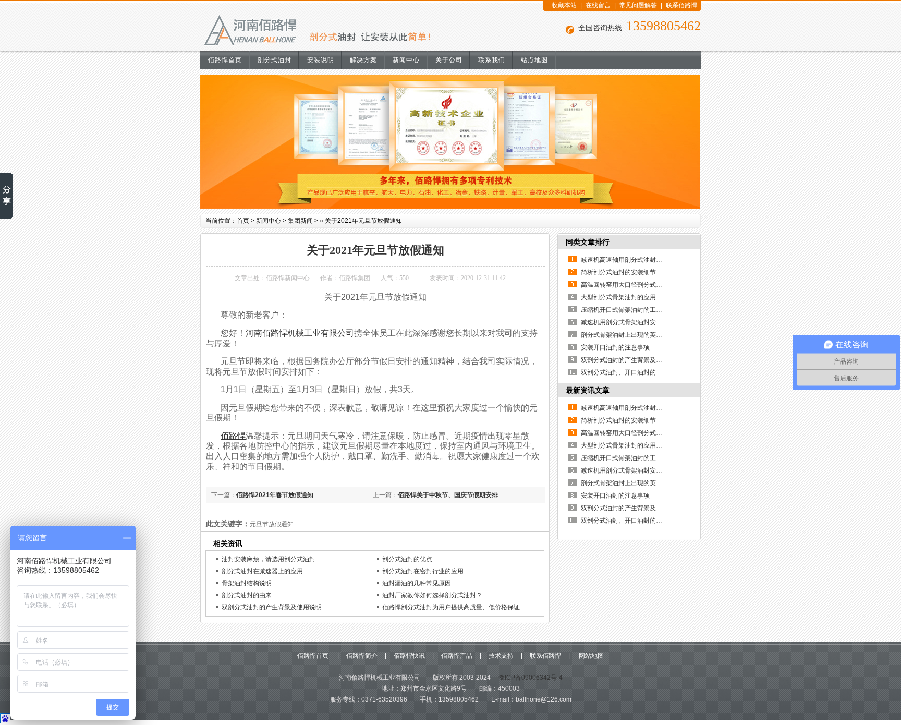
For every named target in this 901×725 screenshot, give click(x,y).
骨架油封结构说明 (247, 583)
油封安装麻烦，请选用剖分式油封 (268, 559)
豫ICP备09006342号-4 (530, 677)
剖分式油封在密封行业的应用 (423, 571)
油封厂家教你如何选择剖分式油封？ (432, 595)
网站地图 (590, 655)
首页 (243, 220)
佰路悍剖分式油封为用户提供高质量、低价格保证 (451, 607)
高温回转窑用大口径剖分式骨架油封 (631, 284)
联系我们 (491, 60)
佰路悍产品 (456, 655)
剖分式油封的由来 (247, 595)
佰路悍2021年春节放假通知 (274, 495)
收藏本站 (564, 5)
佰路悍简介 (362, 655)
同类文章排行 (588, 242)
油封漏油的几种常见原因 (416, 583)
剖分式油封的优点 (407, 559)
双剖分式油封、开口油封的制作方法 (631, 372)
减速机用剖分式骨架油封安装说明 (628, 322)
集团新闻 (300, 220)
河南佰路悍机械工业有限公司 (300, 333)
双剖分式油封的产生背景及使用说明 (272, 607)
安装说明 (320, 60)
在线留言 (598, 5)
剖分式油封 (274, 60)
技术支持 (501, 655)
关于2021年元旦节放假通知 (363, 220)
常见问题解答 (638, 5)
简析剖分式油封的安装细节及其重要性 (634, 272)
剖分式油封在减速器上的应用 (262, 571)
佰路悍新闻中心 (288, 278)
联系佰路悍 (681, 5)
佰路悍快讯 (409, 655)
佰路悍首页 (225, 60)
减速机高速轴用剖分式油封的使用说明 (634, 259)
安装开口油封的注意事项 (615, 347)
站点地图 (534, 60)
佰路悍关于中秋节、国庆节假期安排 (448, 495)
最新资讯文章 (588, 390)
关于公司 (448, 60)
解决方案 (363, 60)
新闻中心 (406, 60)
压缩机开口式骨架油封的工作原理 (628, 309)
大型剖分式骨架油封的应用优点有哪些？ (637, 297)
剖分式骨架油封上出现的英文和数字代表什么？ (646, 335)
